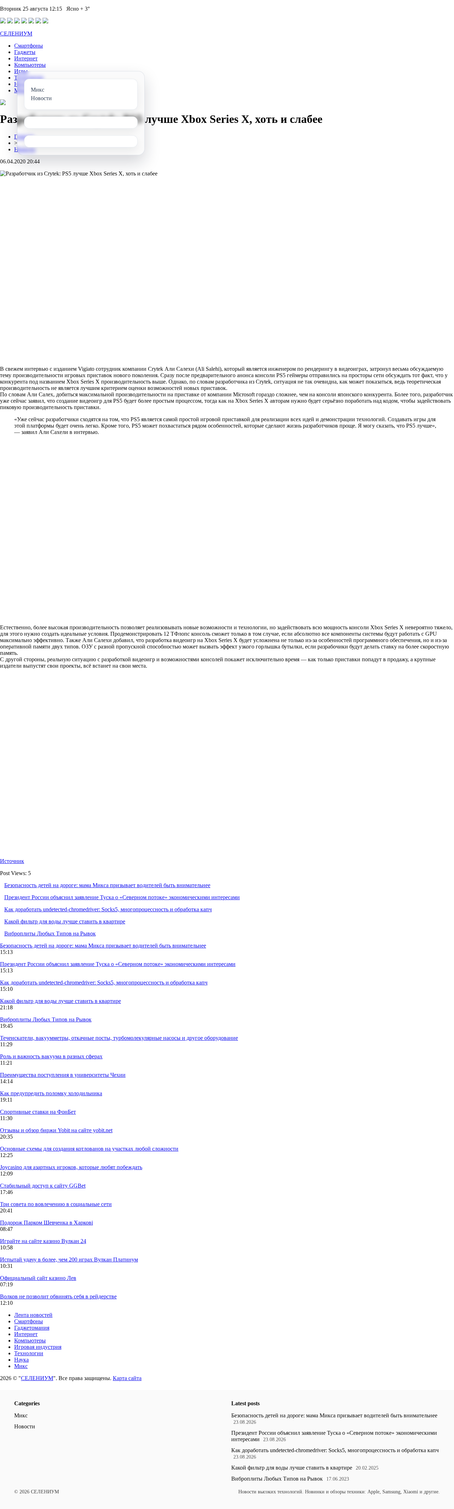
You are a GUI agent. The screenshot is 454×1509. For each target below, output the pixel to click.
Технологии (28, 1353)
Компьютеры (30, 65)
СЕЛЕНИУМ (16, 34)
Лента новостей (33, 1315)
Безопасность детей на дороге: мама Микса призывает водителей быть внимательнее (107, 885)
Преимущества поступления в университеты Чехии (63, 1075)
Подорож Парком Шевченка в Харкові (46, 1223)
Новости (24, 1426)
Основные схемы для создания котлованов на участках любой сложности (89, 1149)
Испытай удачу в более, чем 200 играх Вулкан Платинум (69, 1259)
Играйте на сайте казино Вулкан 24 (43, 1241)
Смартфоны (28, 46)
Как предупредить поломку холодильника (51, 1093)
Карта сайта (127, 1378)
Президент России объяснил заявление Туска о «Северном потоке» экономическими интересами (122, 897)
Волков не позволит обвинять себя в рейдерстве (58, 1296)
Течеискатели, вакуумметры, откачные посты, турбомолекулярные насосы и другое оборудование (119, 1038)
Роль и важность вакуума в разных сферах (51, 1056)
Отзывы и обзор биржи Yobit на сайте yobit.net (56, 1130)
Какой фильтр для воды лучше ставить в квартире (64, 921)
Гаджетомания (31, 1328)
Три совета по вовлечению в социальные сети (56, 1204)
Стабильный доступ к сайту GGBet (42, 1186)
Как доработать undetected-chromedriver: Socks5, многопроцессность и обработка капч (108, 909)
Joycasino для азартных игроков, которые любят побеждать (71, 1167)
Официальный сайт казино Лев (38, 1278)
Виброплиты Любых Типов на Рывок (50, 933)
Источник (12, 861)
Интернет (26, 58)
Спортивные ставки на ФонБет (38, 1112)
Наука (21, 1360)
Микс (21, 1366)
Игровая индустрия (37, 1347)
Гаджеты (24, 52)
